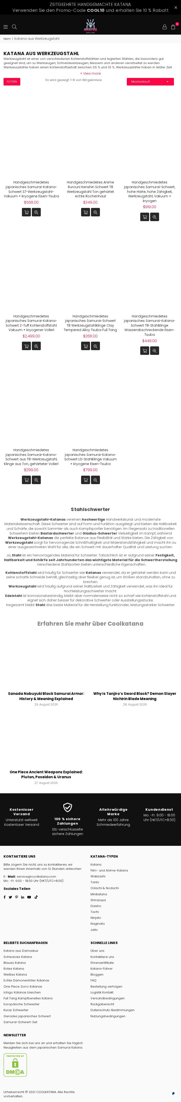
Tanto (94, 882)
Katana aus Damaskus (21, 950)
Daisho (95, 906)
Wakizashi (97, 876)
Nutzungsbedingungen (107, 1016)
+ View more (90, 73)
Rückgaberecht (102, 1004)
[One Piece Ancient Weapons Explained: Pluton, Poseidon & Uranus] (46, 740)
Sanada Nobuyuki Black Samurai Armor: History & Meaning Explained (46, 696)
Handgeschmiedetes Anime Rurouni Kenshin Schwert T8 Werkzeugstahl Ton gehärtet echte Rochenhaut (90, 189)
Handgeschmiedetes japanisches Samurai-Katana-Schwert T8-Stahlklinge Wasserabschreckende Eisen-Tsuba (149, 325)
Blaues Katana (15, 962)
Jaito (94, 930)
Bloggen (96, 974)
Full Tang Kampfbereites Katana (28, 998)
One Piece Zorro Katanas (23, 986)
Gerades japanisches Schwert (27, 1016)
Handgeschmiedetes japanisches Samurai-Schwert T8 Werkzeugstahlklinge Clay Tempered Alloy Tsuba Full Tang (90, 323)
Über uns (97, 950)
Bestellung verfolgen (106, 986)
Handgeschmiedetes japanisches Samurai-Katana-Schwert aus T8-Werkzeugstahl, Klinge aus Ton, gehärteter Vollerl (31, 457)
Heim (7, 39)
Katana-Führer (101, 968)
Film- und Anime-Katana (109, 870)
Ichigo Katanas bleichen (22, 992)
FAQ (93, 980)
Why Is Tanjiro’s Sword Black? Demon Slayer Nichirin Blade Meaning (134, 696)
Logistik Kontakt (101, 992)
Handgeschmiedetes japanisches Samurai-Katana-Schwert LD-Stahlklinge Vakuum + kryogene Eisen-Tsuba (90, 457)
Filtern (12, 82)
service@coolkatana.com (36, 876)
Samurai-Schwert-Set (20, 1022)
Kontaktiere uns (102, 957)
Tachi (94, 912)
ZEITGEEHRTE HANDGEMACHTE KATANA (90, 7)
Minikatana (98, 894)
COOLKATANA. (46, 1092)
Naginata (97, 923)
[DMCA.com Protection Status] (15, 1076)
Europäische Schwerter (22, 1004)
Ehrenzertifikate (102, 962)
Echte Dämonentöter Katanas (26, 980)
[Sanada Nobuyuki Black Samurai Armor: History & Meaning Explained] (46, 662)
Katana (95, 864)
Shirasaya (98, 900)
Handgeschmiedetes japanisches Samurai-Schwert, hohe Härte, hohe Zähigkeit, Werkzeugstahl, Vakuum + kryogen (149, 191)
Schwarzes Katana (18, 957)
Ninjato (95, 918)
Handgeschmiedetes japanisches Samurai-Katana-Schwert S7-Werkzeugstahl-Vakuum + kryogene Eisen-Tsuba (31, 189)
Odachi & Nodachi (104, 888)
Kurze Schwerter (16, 1010)
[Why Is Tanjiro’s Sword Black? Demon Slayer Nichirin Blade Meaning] (135, 662)
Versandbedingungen (107, 998)
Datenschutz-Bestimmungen (112, 1010)
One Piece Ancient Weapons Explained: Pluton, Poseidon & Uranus (46, 775)
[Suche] (14, 26)
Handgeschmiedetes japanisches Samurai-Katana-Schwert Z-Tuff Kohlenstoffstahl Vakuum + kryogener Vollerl (31, 323)
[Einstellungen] (164, 26)
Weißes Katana (15, 974)
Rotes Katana (14, 968)
